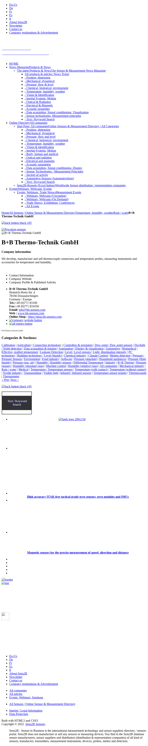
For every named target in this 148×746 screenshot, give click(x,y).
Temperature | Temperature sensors (51, 369)
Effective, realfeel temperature (20, 352)
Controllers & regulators (78, 345)
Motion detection (120, 355)
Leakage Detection (51, 352)
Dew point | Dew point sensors (113, 345)
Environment (32, 359)
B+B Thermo (126, 362)
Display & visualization (89, 348)
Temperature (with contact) (91, 369)
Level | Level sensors (78, 352)
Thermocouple (137, 373)
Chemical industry (75, 355)
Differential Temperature (88, 362)
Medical (23, 369)
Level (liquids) (53, 355)
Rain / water (121, 212)
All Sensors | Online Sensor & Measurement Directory (42, 212)
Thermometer (11, 376)
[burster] (7, 579)
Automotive (113, 348)
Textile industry (12, 373)
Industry (110, 362)
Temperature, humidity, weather (94, 212)
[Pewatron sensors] (14, 229)
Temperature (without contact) (128, 369)
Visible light (51, 373)
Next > (14, 379)
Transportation (32, 373)
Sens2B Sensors (35, 724)
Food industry (50, 359)
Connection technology (47, 345)
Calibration (8, 345)
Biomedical (129, 348)
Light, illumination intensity (109, 352)
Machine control (56, 366)
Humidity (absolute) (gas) (28, 366)
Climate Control (98, 355)
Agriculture (24, 345)
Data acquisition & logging (40, 348)
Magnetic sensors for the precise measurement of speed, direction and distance (78, 552)
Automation (66, 348)
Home (5, 212)
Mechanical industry (131, 366)
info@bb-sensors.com (32, 309)
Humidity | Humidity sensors (53, 362)
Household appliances (112, 359)
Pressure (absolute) (85, 359)
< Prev (6, 379)
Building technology (29, 355)
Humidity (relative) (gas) (83, 366)
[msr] (5, 583)
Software (66, 359)
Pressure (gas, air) (23, 362)
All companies (108, 366)
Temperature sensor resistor (110, 373)
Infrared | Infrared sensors (75, 373)
